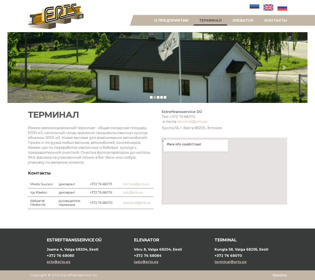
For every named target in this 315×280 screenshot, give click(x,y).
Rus (282, 7)
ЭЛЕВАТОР (243, 20)
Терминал (210, 20)
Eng (268, 7)
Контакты (275, 20)
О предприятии (171, 20)
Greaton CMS (279, 275)
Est (254, 7)
